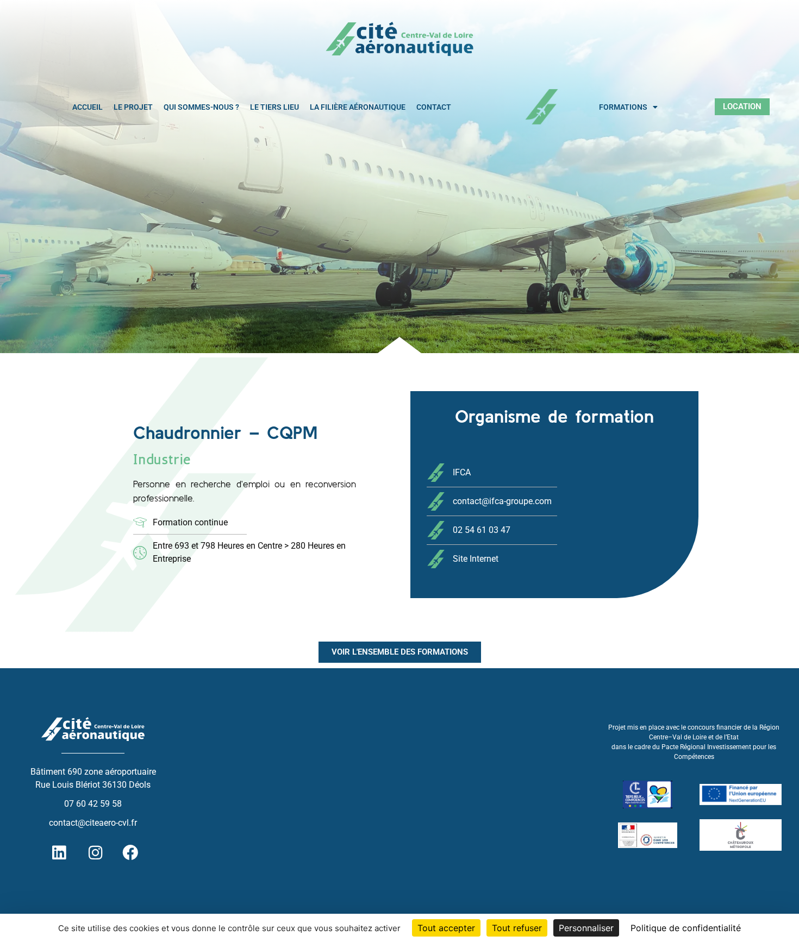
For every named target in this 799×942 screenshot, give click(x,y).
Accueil (87, 107)
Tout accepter (446, 927)
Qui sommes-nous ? (201, 107)
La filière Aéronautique (357, 107)
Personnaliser (586, 927)
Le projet (133, 107)
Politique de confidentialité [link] (686, 927)
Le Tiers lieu (274, 107)
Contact (433, 107)
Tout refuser (517, 927)
